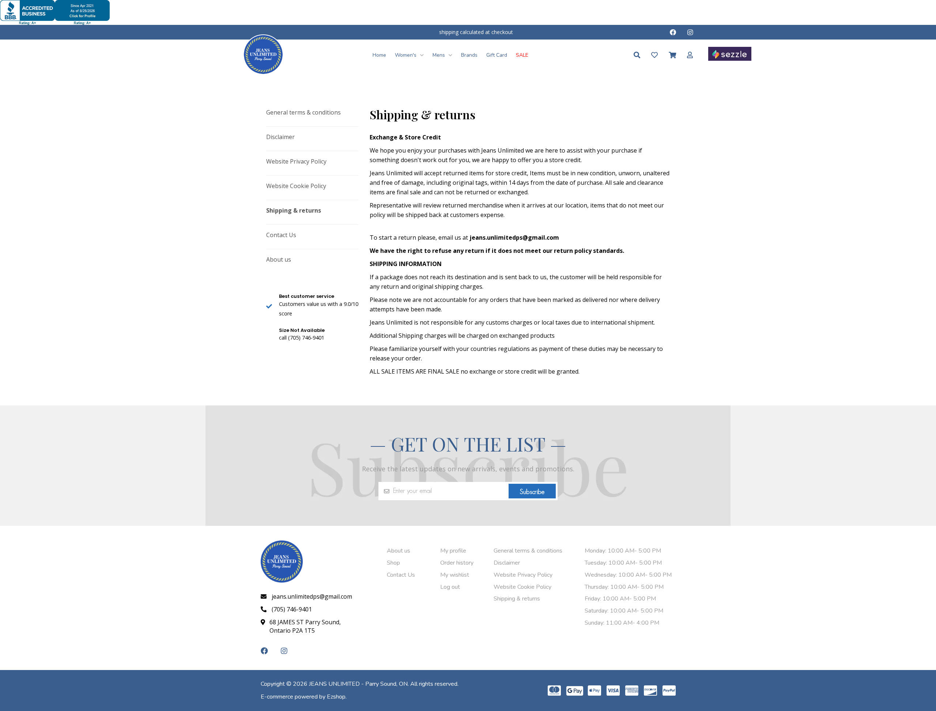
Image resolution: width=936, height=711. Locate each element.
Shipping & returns (293, 210)
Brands (469, 55)
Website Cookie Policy (296, 186)
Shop (393, 563)
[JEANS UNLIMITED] (263, 54)
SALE (522, 55)
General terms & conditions (303, 112)
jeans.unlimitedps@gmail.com (312, 596)
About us (278, 259)
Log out (450, 587)
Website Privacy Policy (296, 161)
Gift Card (496, 55)
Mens (439, 55)
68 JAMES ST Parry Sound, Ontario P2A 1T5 (305, 626)
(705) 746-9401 (292, 609)
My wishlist (454, 575)
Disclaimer (280, 137)
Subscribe (532, 491)
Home (379, 55)
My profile (453, 551)
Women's (406, 55)
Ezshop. (337, 697)
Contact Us (281, 235)
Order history (456, 563)
